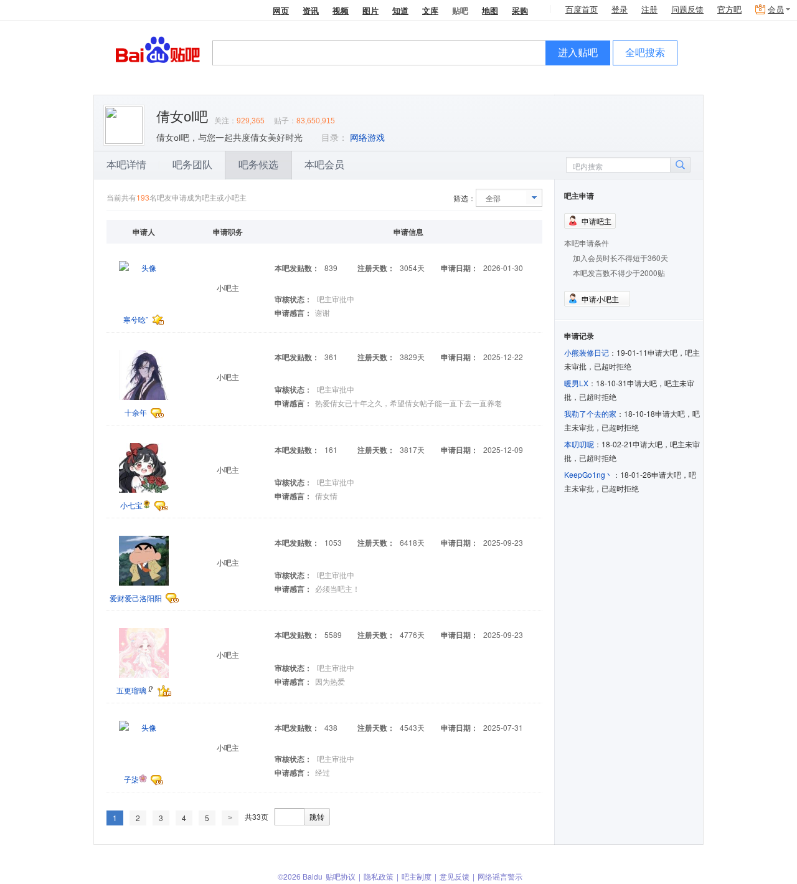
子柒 (131, 779)
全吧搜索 (645, 52)
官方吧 (729, 9)
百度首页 (581, 9)
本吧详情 (126, 164)
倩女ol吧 (182, 117)
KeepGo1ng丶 (588, 474)
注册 (649, 9)
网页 (281, 10)
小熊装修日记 (586, 352)
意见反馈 (454, 876)
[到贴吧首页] (158, 49)
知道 (400, 10)
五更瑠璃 (131, 690)
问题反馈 (687, 9)
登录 (619, 9)
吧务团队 (192, 164)
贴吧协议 (341, 876)
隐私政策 (379, 876)
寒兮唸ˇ (135, 319)
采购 (520, 10)
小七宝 (131, 505)
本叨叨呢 (579, 444)
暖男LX (576, 383)
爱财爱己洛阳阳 (136, 597)
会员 (776, 9)
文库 (430, 10)
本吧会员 (324, 164)
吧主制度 (417, 876)
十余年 (136, 412)
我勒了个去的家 (590, 413)
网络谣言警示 (500, 876)
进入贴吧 (578, 52)
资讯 (311, 10)
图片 (370, 10)
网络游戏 (367, 138)
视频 (340, 10)
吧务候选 (258, 164)
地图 (490, 10)
